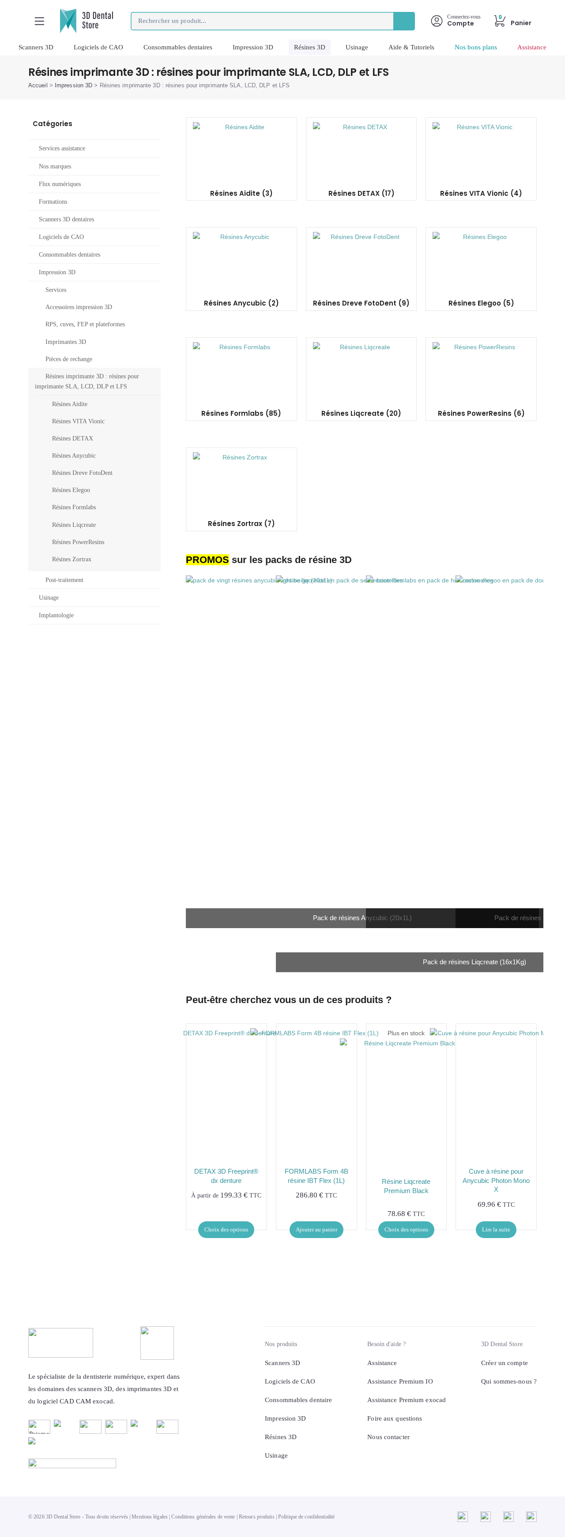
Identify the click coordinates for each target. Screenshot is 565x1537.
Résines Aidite (69, 404)
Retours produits (257, 1517)
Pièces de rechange (68, 359)
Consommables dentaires (177, 47)
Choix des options (226, 1229)
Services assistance (62, 148)
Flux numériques (60, 184)
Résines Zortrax (71, 559)
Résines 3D (309, 47)
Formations (53, 201)
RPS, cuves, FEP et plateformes (85, 324)
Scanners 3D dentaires (66, 219)
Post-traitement (64, 580)
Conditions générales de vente (203, 1517)
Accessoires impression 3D (78, 307)
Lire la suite (496, 1229)
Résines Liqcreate (74, 525)
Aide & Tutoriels (411, 47)
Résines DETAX (72, 438)
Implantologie (56, 615)
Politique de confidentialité (306, 1517)
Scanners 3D (36, 47)
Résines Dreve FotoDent (82, 473)
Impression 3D (253, 47)
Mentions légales (150, 1517)
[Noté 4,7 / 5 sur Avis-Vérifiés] (104, 1463)
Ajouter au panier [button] (316, 1229)
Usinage (357, 47)
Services (55, 290)
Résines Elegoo (71, 490)
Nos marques (55, 166)
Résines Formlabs (74, 507)
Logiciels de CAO (98, 47)
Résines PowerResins (78, 542)
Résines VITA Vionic (78, 421)
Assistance (531, 47)
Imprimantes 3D (65, 342)
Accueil (38, 85)
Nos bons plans (476, 47)
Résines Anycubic (74, 455)
